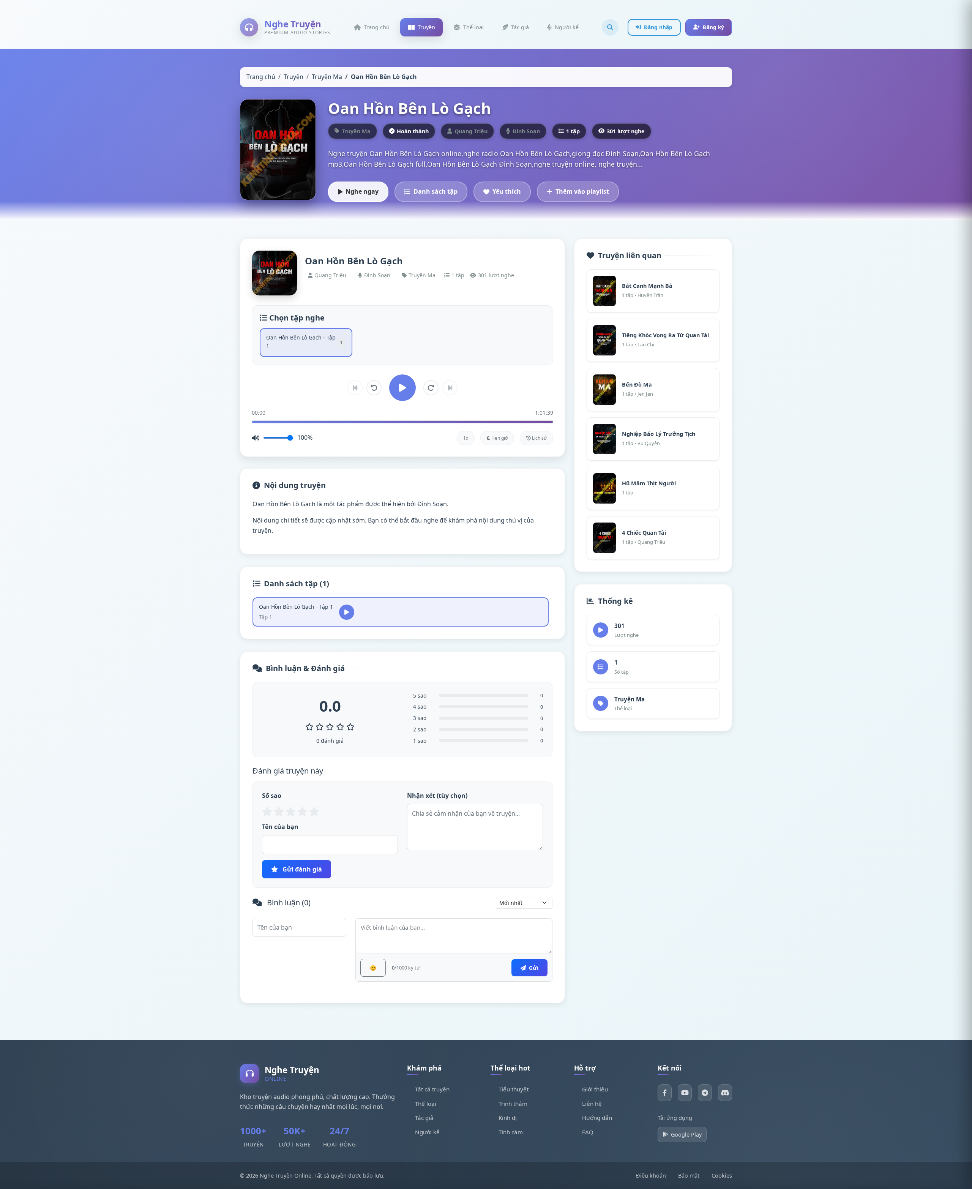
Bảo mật (688, 1175)
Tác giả (424, 1117)
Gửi (532, 967)
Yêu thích (506, 191)
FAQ (587, 1132)
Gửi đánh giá (301, 869)
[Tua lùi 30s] (374, 387)
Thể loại (425, 1103)
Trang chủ (260, 77)
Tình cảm (511, 1132)
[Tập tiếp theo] (450, 387)
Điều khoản (651, 1175)
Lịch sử (539, 438)
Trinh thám (513, 1103)
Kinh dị (508, 1117)
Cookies (722, 1175)
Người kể (427, 1132)
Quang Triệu (330, 275)
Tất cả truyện (432, 1089)
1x (465, 438)
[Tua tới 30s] (431, 387)
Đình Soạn (377, 275)
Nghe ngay (362, 191)
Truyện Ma (327, 77)
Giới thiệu (595, 1089)
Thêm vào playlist (582, 191)
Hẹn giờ (499, 438)
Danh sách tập (435, 191)
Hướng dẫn (597, 1117)
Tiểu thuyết (514, 1089)
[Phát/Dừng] (402, 387)
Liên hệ (592, 1103)
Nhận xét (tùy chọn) (437, 795)
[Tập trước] (355, 387)
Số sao (271, 795)
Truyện (293, 77)
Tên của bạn (280, 827)
